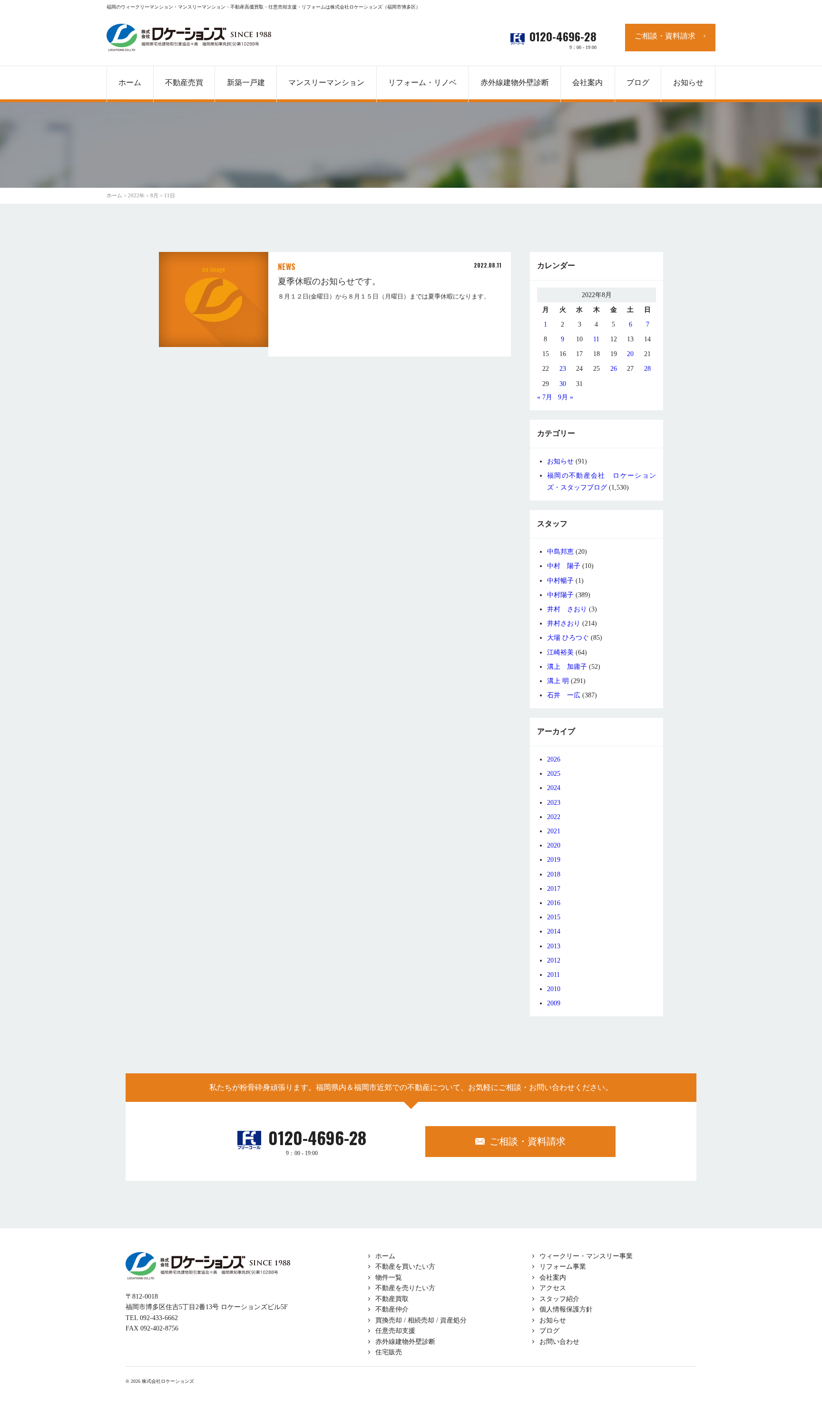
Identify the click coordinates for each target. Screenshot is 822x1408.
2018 (553, 874)
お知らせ (560, 461)
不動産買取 (392, 1298)
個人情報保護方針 (566, 1309)
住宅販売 (388, 1352)
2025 (553, 773)
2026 (553, 759)
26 (613, 368)
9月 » (565, 397)
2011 (553, 974)
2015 (553, 917)
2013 (553, 946)
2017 (553, 888)
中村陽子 (560, 594)
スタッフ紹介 (559, 1298)
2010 (553, 989)
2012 (553, 960)
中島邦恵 (560, 551)
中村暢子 (560, 580)
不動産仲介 (392, 1309)
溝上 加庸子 (567, 666)
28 (647, 368)
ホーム (385, 1256)
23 (562, 368)
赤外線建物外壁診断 (514, 82)
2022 (553, 816)
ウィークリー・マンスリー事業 (586, 1256)
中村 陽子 (563, 565)
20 (630, 353)
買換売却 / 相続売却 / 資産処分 (421, 1320)
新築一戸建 (246, 82)
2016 (553, 903)
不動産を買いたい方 (405, 1266)
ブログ (549, 1330)
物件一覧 (388, 1277)
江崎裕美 (560, 652)
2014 (553, 931)
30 (562, 383)
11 (596, 339)
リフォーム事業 (562, 1266)
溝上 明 (558, 681)
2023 (553, 802)
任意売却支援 (395, 1330)
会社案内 (552, 1277)
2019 (553, 859)
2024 (553, 787)
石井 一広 (563, 695)
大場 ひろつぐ (568, 637)
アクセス (552, 1288)
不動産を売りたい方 (405, 1288)
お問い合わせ (559, 1341)
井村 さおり (567, 609)
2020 (553, 845)
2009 (553, 1003)
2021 (553, 831)
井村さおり (563, 623)
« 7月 (544, 397)
